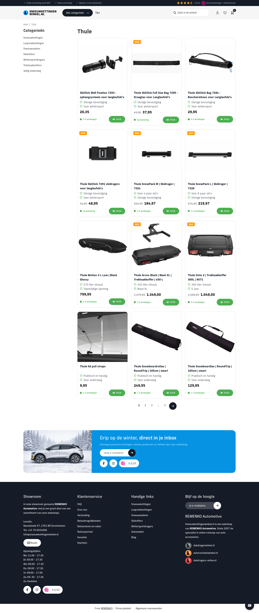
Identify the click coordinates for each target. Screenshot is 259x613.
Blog (133, 537)
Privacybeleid (123, 608)
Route (33, 542)
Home (25, 24)
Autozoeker (137, 531)
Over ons (82, 509)
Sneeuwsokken (139, 515)
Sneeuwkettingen (141, 504)
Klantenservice (229, 3)
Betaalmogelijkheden (89, 520)
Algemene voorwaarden (149, 608)
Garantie (82, 537)
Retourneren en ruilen (89, 526)
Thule (34, 24)
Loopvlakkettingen (141, 509)
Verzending (83, 515)
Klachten (82, 542)
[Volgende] (173, 406)
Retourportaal (85, 531)
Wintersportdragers (142, 526)
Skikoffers (137, 520)
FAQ (79, 504)
